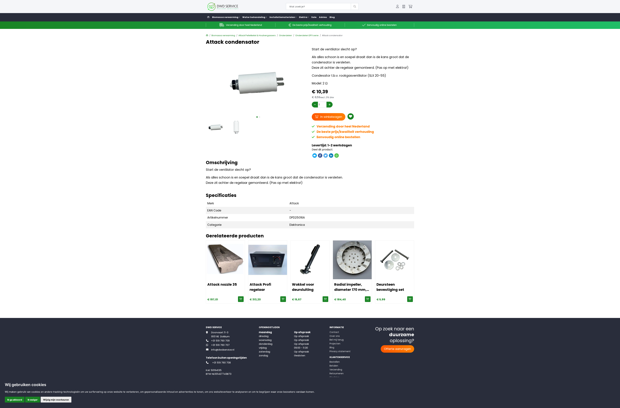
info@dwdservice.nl (222, 349)
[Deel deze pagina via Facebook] (320, 155)
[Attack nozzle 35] (225, 259)
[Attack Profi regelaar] (267, 259)
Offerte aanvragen (397, 349)
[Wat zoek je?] (355, 6)
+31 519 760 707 (220, 345)
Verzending (336, 369)
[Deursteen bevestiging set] (394, 259)
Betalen (334, 365)
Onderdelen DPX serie (307, 35)
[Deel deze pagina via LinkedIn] (331, 155)
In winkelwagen (330, 117)
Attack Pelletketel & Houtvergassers (257, 35)
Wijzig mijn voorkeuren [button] (56, 399)
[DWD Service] (228, 6)
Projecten (335, 343)
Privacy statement (340, 351)
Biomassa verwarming (223, 35)
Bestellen (335, 361)
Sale (313, 17)
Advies (323, 17)
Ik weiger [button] (33, 399)
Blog (332, 17)
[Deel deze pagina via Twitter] (325, 155)
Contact (334, 332)
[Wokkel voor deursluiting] (310, 259)
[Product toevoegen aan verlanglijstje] (351, 116)
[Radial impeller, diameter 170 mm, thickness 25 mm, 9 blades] (352, 259)
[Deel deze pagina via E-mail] (314, 155)
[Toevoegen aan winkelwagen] (241, 299)
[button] (397, 6)
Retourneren (337, 373)
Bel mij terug (337, 339)
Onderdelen (285, 35)
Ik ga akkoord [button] (14, 399)
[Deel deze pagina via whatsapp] (336, 155)
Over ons (335, 336)
